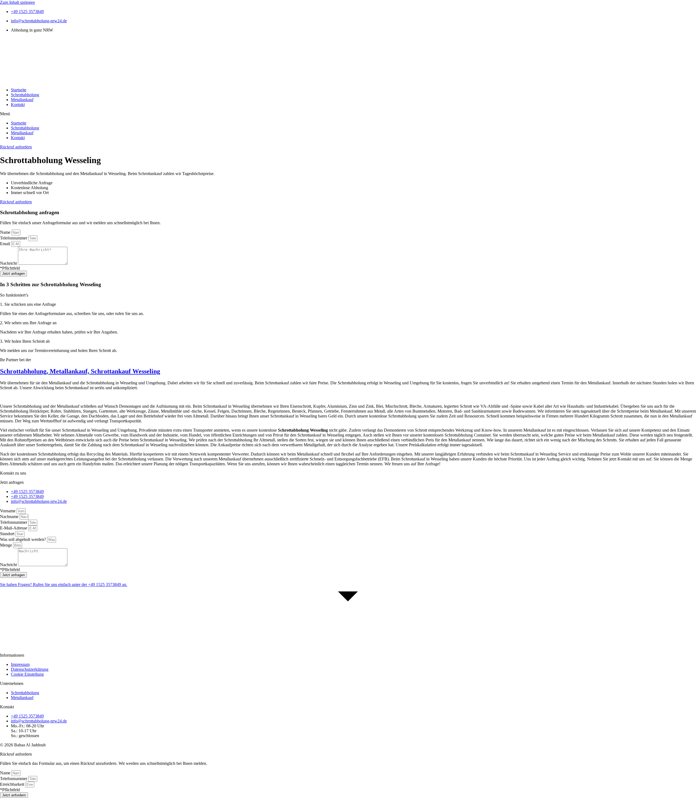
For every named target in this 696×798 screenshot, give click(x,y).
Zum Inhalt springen (17, 2)
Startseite (18, 90)
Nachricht (9, 263)
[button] (348, 113)
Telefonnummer (14, 238)
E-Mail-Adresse (14, 528)
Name (5, 232)
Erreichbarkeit (12, 784)
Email (5, 243)
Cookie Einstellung (27, 674)
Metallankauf (22, 99)
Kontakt (18, 104)
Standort (7, 533)
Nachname (10, 516)
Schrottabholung (25, 94)
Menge (6, 545)
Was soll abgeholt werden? (23, 539)
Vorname (8, 511)
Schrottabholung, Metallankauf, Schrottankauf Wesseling (80, 371)
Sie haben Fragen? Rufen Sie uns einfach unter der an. (63, 584)
